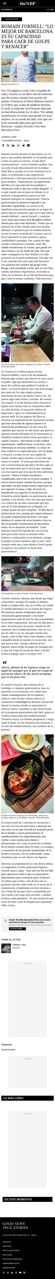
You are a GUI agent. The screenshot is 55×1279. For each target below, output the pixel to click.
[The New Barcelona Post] (15, 1226)
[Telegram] (23, 145)
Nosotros (7, 1246)
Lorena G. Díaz (8, 137)
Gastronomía (11, 19)
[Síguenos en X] (8, 1272)
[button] (4, 3)
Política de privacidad (12, 1259)
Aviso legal (7, 1255)
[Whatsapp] (18, 145)
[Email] (28, 145)
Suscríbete (6, 10)
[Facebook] (3, 145)
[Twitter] (8, 145)
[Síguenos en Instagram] (16, 1272)
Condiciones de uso (11, 1263)
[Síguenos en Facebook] (4, 1272)
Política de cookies (11, 1250)
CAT (48, 10)
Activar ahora (16, 929)
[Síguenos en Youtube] (20, 1272)
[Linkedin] (13, 145)
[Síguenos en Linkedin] (12, 1272)
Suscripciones (9, 1268)
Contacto (7, 1242)
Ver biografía (15, 947)
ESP (52, 10)
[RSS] (24, 1272)
